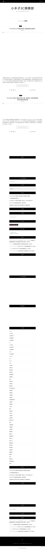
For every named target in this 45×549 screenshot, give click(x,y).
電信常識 (10, 445)
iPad (10, 358)
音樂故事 (10, 458)
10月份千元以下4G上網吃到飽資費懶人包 (25, 246)
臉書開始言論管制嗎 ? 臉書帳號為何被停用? (21, 524)
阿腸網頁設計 (43, 546)
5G (9, 342)
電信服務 (10, 447)
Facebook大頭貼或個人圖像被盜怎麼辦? (22, 28)
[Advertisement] (22, 146)
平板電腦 (10, 395)
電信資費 (10, 449)
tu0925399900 (33, 131)
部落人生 (10, 438)
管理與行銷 (11, 420)
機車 (10, 408)
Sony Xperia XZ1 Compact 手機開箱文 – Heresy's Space (19, 240)
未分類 (10, 406)
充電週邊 (10, 376)
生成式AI (10, 413)
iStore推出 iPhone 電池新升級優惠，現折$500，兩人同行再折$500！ (21, 200)
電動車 (10, 454)
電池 (10, 456)
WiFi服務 (10, 365)
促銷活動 (10, 372)
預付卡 (10, 463)
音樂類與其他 (11, 461)
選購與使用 (11, 436)
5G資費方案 (11, 347)
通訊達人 (10, 433)
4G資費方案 (11, 335)
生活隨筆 (10, 415)
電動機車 (10, 452)
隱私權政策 (24, 548)
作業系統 (10, 367)
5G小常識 (11, 344)
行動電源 (10, 429)
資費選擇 (10, 431)
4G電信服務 (11, 340)
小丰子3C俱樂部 (22, 8)
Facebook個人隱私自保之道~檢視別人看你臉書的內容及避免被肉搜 (22, 99)
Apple (10, 351)
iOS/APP (10, 356)
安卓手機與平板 (12, 388)
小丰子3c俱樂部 (11, 181)
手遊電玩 (10, 401)
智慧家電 (10, 404)
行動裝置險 (11, 424)
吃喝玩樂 (10, 381)
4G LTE (10, 331)
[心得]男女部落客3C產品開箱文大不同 (24, 250)
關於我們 (20, 548)
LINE (10, 363)
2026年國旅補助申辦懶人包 (14, 198)
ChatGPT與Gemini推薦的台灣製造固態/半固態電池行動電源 (19, 470)
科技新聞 (10, 417)
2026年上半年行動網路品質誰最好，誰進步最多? (17, 202)
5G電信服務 (11, 349)
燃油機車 (10, 411)
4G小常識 (11, 333)
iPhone (10, 360)
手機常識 (10, 397)
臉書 (20, 95)
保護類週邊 (11, 374)
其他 (10, 379)
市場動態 (10, 390)
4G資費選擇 (11, 338)
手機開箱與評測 (12, 399)
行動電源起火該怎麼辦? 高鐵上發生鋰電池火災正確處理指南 (19, 205)
